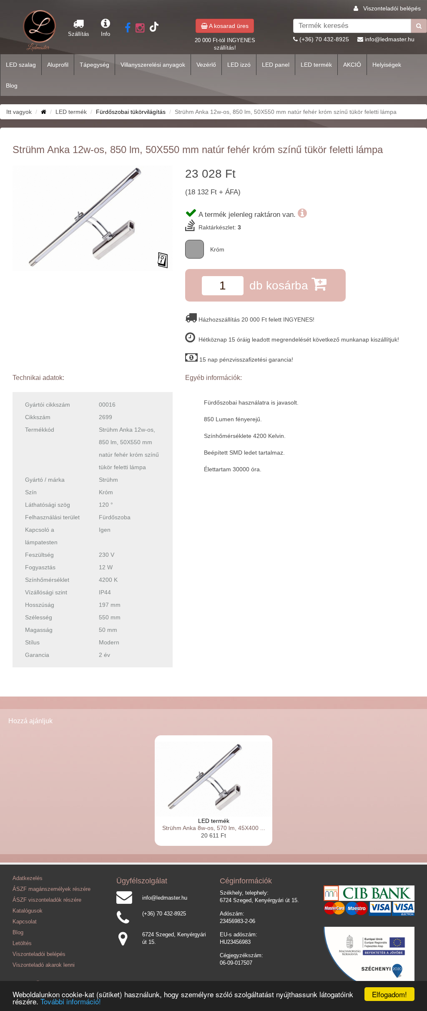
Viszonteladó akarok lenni (44, 965)
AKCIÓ (352, 64)
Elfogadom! (389, 994)
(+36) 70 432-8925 (324, 39)
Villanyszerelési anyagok (153, 64)
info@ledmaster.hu (389, 39)
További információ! (70, 1001)
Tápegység (94, 64)
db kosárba (280, 285)
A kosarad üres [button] (228, 26)
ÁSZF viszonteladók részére (47, 900)
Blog (12, 85)
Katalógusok (28, 911)
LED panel (275, 64)
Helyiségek (386, 64)
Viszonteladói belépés (392, 8)
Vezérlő (206, 64)
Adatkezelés (28, 878)
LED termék (316, 64)
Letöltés (22, 943)
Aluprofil (57, 64)
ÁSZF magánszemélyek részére (51, 889)
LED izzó (239, 64)
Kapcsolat (25, 922)
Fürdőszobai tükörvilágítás (131, 111)
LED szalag (21, 64)
